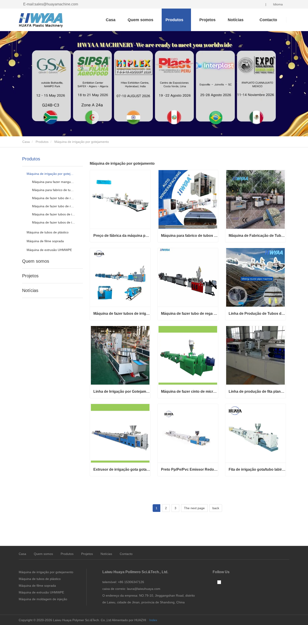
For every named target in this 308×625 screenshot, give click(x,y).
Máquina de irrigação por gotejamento (51, 174)
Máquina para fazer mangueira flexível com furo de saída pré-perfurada (53, 182)
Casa (110, 20)
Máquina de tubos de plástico (48, 232)
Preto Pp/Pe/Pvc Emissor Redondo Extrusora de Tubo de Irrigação (189, 469)
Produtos (42, 142)
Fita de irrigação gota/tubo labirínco (257, 469)
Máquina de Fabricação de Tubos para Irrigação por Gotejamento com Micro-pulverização (257, 235)
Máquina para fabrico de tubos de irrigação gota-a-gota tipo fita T (53, 190)
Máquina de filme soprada (45, 241)
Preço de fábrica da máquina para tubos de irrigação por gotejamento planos (121, 235)
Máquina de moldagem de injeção (43, 599)
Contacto (126, 554)
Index (153, 620)
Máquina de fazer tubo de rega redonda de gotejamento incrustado (53, 206)
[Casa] (41, 20)
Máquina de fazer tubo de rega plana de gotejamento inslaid (53, 198)
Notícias (30, 290)
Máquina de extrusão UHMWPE (49, 250)
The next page (194, 508)
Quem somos (140, 20)
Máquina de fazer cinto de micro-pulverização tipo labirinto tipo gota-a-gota (189, 391)
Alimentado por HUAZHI (129, 620)
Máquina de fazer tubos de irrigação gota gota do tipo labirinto (53, 222)
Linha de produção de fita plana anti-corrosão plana (257, 391)
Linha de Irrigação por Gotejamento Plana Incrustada (121, 391)
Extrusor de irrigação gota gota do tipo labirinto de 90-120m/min (121, 469)
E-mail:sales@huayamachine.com (50, 4)
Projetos (207, 20)
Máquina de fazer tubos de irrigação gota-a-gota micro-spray (53, 214)
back (215, 508)
